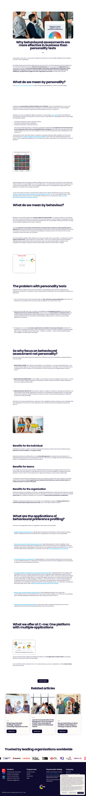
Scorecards (30, 776)
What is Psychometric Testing (54, 772)
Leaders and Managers (13, 774)
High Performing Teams (13, 778)
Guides (28, 774)
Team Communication (13, 776)
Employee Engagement (13, 780)
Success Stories (31, 772)
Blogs (28, 778)
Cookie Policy (71, 790)
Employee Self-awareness (14, 772)
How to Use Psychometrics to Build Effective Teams (54, 776)
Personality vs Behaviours (53, 774)
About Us (68, 772)
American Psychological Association (24, 85)
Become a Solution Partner (73, 774)
